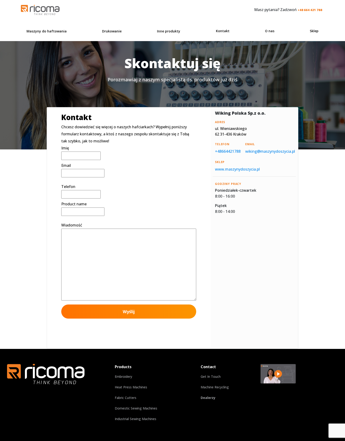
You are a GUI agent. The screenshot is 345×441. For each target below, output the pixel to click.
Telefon (68, 186)
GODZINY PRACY (228, 184)
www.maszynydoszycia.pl (237, 169)
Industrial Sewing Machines (135, 419)
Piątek (221, 205)
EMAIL (250, 144)
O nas (269, 31)
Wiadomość (71, 225)
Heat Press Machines (131, 387)
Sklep (314, 31)
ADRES (220, 122)
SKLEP (220, 162)
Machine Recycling (215, 387)
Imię (65, 148)
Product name (74, 204)
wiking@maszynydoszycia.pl (270, 151)
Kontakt (223, 31)
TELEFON (222, 144)
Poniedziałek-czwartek (235, 190)
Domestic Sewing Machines (136, 408)
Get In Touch (211, 376)
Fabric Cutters (125, 397)
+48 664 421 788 (310, 10)
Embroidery (123, 376)
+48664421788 (228, 151)
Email (66, 165)
